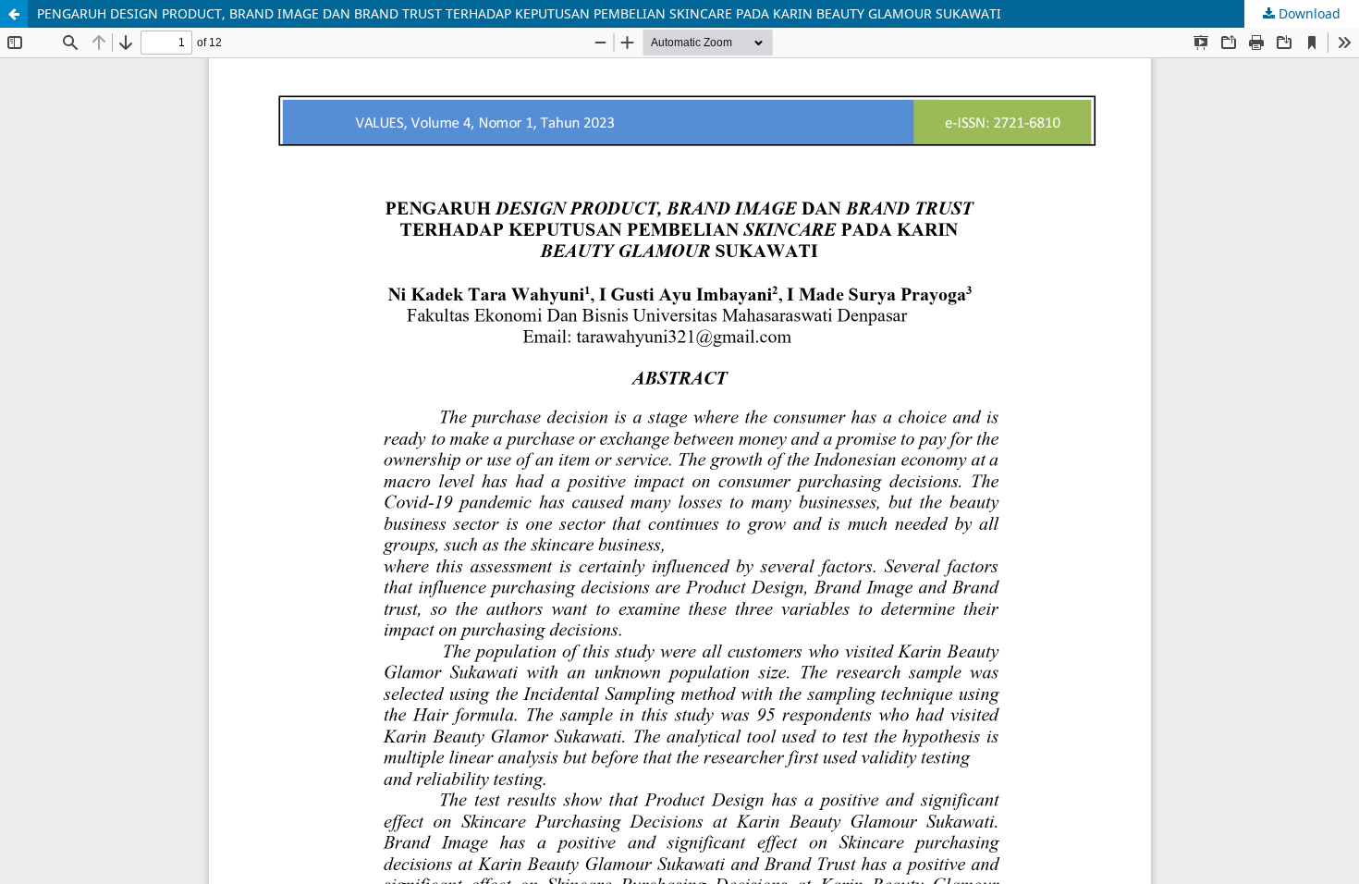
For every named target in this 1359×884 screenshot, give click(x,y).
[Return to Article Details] (14, 14)
